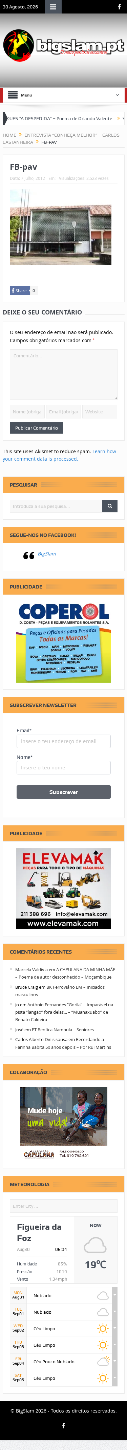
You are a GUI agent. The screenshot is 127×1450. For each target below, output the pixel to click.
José (19, 1030)
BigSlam (47, 553)
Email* (24, 731)
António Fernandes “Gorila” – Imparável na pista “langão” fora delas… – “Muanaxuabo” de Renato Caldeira (64, 1012)
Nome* (25, 757)
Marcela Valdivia (31, 969)
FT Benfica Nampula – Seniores (63, 1030)
